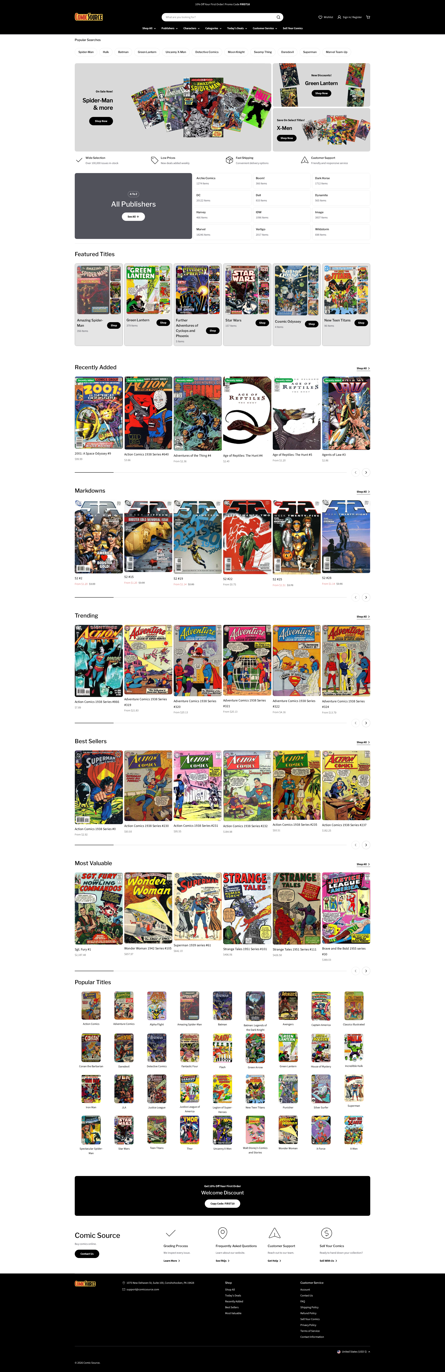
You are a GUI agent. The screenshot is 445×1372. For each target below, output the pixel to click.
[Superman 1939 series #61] (198, 906)
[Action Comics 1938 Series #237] (346, 785)
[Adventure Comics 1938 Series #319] (148, 659)
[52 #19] (198, 537)
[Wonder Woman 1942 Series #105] (148, 908)
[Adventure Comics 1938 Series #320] (198, 660)
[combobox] (222, 17)
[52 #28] (346, 536)
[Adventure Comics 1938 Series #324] (346, 660)
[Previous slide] (355, 472)
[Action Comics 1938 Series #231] (198, 785)
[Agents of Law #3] (346, 413)
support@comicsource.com (143, 1289)
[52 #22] (247, 537)
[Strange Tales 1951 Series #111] (297, 908)
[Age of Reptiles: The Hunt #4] (247, 414)
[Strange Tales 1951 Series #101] (247, 908)
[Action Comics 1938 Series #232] (247, 785)
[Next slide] (366, 472)
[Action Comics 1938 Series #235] (297, 785)
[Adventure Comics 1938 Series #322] (297, 660)
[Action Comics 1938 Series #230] (148, 785)
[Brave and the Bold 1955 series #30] (346, 908)
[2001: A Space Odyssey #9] (99, 413)
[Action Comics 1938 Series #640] (148, 413)
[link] (115, 273)
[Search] (278, 17)
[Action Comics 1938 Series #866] (99, 661)
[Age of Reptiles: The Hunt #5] (297, 413)
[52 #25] (297, 537)
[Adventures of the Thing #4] (198, 414)
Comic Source (91, 1363)
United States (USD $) (354, 1352)
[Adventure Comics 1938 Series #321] (247, 660)
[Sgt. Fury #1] (99, 908)
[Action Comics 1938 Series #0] (99, 787)
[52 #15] (148, 536)
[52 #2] (99, 536)
